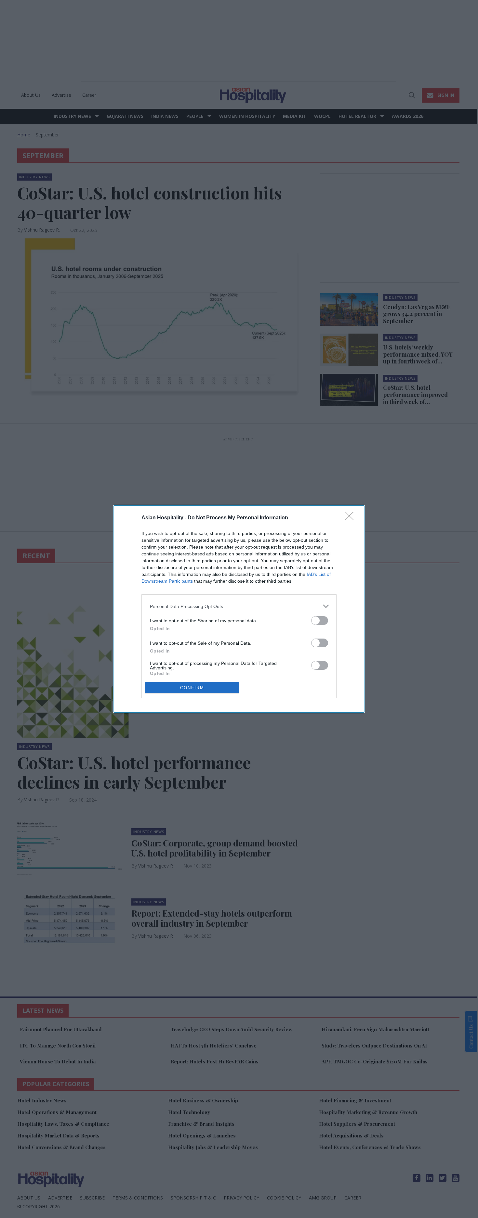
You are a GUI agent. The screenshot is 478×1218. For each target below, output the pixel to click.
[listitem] (239, 606)
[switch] (319, 620)
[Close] (351, 518)
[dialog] (239, 609)
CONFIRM (192, 687)
